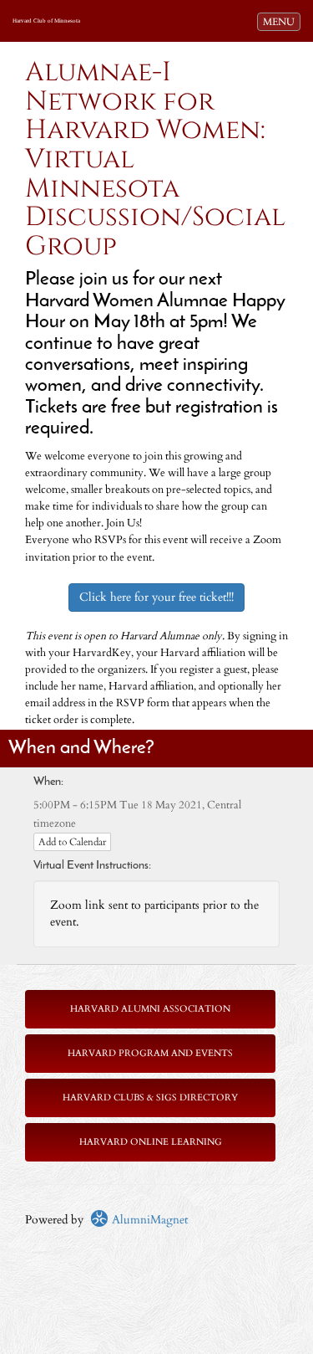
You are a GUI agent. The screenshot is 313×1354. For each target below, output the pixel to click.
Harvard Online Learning (150, 1142)
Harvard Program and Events (150, 1053)
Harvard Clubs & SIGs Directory (150, 1097)
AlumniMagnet (148, 1220)
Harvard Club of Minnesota (46, 21)
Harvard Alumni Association (150, 1009)
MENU (281, 21)
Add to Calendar (72, 842)
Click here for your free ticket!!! (156, 597)
